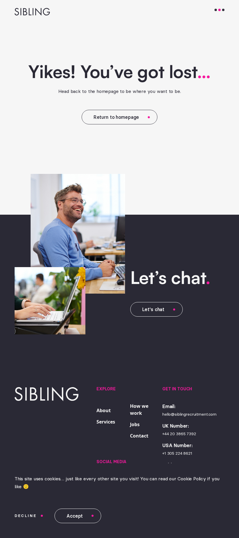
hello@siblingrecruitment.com (189, 414)
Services (105, 422)
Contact (139, 436)
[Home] (26, 11)
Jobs (135, 424)
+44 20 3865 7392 (179, 434)
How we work (139, 409)
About (103, 410)
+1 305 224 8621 (177, 453)
